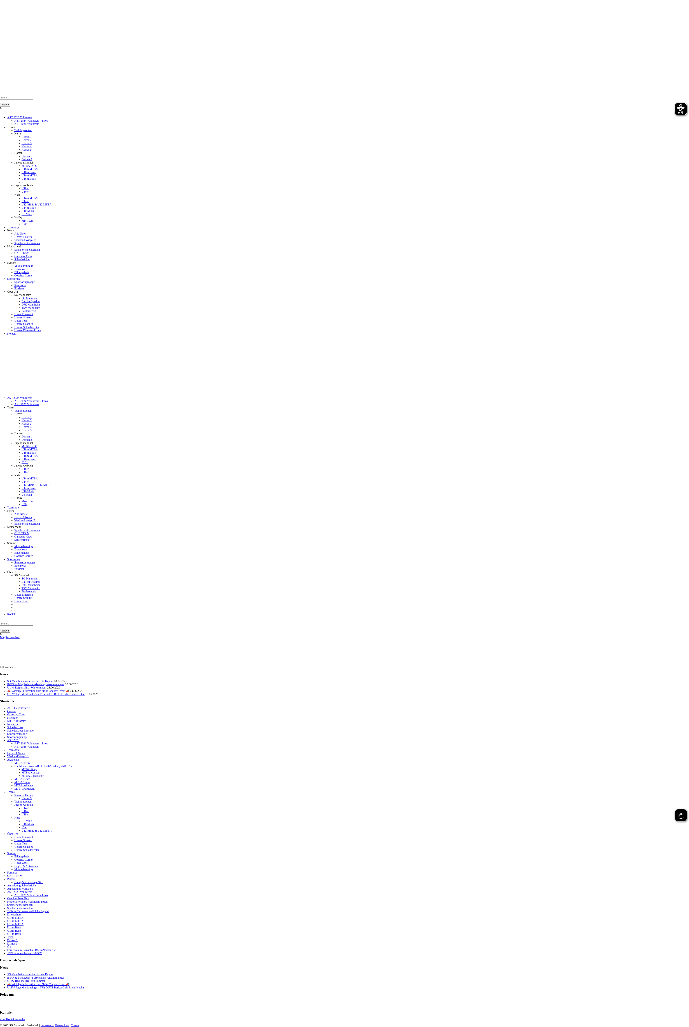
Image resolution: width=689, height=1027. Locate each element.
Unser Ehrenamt (23, 314)
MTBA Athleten (23, 785)
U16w (25, 191)
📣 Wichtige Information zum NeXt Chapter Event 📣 (38, 690)
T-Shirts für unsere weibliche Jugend (28, 911)
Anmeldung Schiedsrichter (22, 885)
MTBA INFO (29, 165)
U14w (25, 201)
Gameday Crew (23, 256)
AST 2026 (13, 740)
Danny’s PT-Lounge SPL (28, 882)
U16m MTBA (30, 175)
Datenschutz (14, 914)
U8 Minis (27, 214)
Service (11, 853)
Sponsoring (13, 278)
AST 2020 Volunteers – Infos (31, 895)
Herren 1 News (23, 236)
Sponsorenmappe (17, 733)
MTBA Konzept (31, 772)
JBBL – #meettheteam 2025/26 (24, 953)
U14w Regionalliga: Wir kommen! (26, 687)
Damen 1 (27, 156)
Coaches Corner (23, 275)
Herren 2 (27, 139)
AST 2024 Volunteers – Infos (31, 120)
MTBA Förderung (24, 788)
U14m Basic (29, 207)
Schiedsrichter (22, 259)
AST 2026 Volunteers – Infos (31, 743)
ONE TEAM (21, 252)
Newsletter (13, 724)
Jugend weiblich (23, 804)
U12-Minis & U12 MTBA (37, 204)
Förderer (19, 288)
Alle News (20, 233)
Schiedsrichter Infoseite (20, 730)
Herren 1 (27, 136)
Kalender (12, 717)
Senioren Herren (23, 795)
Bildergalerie (21, 272)
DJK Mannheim (31, 304)
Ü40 (24, 223)
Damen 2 (27, 159)
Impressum (47, 1025)
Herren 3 (27, 143)
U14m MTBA (30, 198)
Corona (11, 711)
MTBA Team (22, 782)
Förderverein (29, 311)
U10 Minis (28, 210)
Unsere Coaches (23, 323)
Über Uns (12, 833)
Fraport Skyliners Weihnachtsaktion (27, 901)
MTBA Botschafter (32, 775)
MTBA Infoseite (16, 720)
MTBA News (22, 778)
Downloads (20, 269)
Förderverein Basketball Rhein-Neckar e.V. (31, 950)
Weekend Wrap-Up (25, 240)
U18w (25, 188)
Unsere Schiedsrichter (26, 327)
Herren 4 (27, 146)
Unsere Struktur (23, 317)
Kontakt (11, 333)
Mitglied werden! (10, 637)
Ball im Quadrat (31, 301)
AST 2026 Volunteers (19, 117)
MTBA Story (29, 769)
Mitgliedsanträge (23, 265)
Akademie (13, 759)
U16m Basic (29, 178)
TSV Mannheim (31, 307)
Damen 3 (12, 943)
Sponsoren (20, 285)
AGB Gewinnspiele (18, 707)
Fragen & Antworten (26, 866)
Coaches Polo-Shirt (18, 898)
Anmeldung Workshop (20, 888)
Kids (17, 817)
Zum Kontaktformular (12, 1019)
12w (24, 827)
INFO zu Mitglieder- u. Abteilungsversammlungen (35, 684)
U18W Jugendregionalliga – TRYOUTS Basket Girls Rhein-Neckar (46, 694)
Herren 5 (27, 149)
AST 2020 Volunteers (19, 891)
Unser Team (21, 320)
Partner (11, 879)
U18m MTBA (30, 169)
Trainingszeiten (23, 130)
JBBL (25, 181)
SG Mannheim (30, 298)
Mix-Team (27, 220)
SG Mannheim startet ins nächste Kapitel (30, 681)
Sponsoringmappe (24, 281)
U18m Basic (29, 172)
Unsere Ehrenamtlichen (27, 330)
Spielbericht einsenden (27, 243)
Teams (11, 791)
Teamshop (13, 227)
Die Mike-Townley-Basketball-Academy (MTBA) (43, 766)
